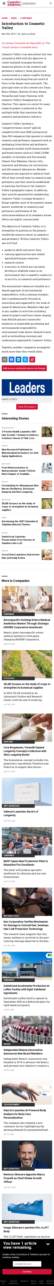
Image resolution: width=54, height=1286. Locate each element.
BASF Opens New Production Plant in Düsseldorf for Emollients (26, 863)
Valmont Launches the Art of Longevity (21, 813)
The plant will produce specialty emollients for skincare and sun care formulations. (25, 873)
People (7, 1044)
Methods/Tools (11, 916)
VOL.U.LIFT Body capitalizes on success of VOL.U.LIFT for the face (27, 1238)
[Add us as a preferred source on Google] (32, 359)
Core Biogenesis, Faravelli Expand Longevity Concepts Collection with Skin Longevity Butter (25, 751)
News (14, 18)
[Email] (4, 359)
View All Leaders (27, 406)
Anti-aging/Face (11, 806)
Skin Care (8, 742)
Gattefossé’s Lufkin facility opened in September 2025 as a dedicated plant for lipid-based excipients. (27, 1002)
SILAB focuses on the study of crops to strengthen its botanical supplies (20, 506)
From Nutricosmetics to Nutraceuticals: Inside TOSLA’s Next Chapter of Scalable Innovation (18, 471)
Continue (27, 1271)
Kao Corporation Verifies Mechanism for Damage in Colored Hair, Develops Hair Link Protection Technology (26, 925)
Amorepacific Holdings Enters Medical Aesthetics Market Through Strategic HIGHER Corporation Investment (27, 623)
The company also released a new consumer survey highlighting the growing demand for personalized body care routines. (26, 1126)
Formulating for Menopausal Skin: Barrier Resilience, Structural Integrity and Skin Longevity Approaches (20, 489)
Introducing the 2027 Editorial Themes (20, 523)
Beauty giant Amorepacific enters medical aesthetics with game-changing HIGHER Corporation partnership (23, 636)
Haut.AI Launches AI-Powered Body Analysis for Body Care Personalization (25, 1114)
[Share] (11, 359)
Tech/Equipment (12, 1104)
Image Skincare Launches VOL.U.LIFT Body (26, 1229)
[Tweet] (25, 359)
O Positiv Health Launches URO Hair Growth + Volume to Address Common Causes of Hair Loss (20, 435)
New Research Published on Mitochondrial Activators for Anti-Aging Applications (20, 452)
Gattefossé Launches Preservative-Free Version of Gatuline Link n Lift (18, 540)
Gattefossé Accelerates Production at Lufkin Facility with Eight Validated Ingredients (27, 989)
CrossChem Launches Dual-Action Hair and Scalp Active (20, 556)
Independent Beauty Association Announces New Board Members (23, 1051)
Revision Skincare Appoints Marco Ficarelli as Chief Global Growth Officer (24, 1178)
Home (5, 18)
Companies (26, 18)
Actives (5, 446)
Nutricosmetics (8, 428)
